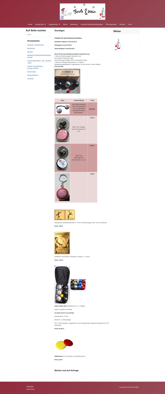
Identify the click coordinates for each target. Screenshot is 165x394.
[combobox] (38, 34)
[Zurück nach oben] (162, 391)
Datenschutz (30, 389)
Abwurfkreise (31, 71)
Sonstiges (30, 78)
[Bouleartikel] (45, 24)
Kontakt (122, 24)
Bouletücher (31, 48)
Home (30, 24)
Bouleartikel (39, 24)
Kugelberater (53, 24)
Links (130, 24)
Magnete (30, 52)
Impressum (30, 386)
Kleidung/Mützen (32, 75)
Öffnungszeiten (111, 24)
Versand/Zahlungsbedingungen (92, 24)
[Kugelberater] (59, 24)
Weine (65, 24)
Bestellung (74, 24)
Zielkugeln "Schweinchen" (35, 45)
